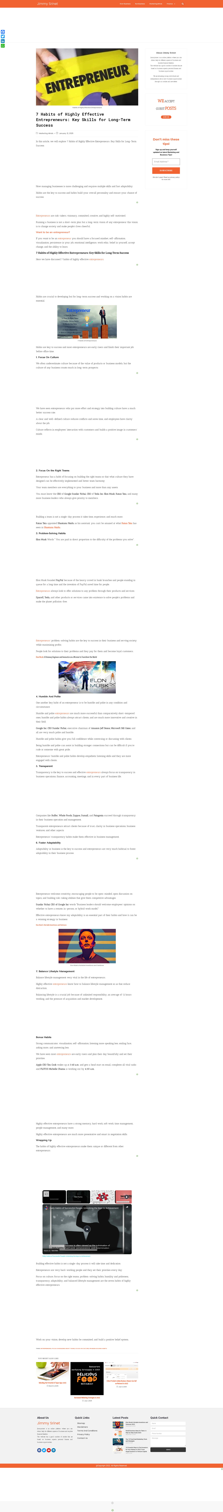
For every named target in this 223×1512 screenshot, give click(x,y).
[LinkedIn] (2, 41)
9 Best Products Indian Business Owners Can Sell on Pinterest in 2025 (121, 1382)
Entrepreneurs (43, 215)
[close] (112, 1503)
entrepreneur (65, 238)
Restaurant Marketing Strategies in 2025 (87, 1398)
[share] (127, 1207)
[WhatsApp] (2, 45)
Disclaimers (82, 1427)
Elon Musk (39, 657)
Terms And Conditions (87, 1430)
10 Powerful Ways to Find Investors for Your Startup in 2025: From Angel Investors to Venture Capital (137, 1449)
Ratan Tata (127, 523)
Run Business (140, 4)
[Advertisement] (111, 25)
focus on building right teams (63, 1348)
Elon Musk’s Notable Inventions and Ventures (51, 925)
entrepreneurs (96, 259)
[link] (46, 1207)
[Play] (102, 1197)
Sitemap (81, 1423)
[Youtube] (49, 1450)
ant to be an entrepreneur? (54, 232)
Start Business (125, 4)
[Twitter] (44, 1450)
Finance (170, 4)
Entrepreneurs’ (43, 640)
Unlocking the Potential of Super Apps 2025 (52, 1383)
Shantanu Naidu (52, 527)
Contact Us (82, 1438)
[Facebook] (39, 1450)
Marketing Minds (155, 4)
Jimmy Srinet (47, 4)
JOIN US (166, 117)
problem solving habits (98, 1348)
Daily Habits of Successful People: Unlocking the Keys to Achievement (84, 1208)
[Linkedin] (53, 1450)
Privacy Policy (83, 1434)
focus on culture (82, 1348)
